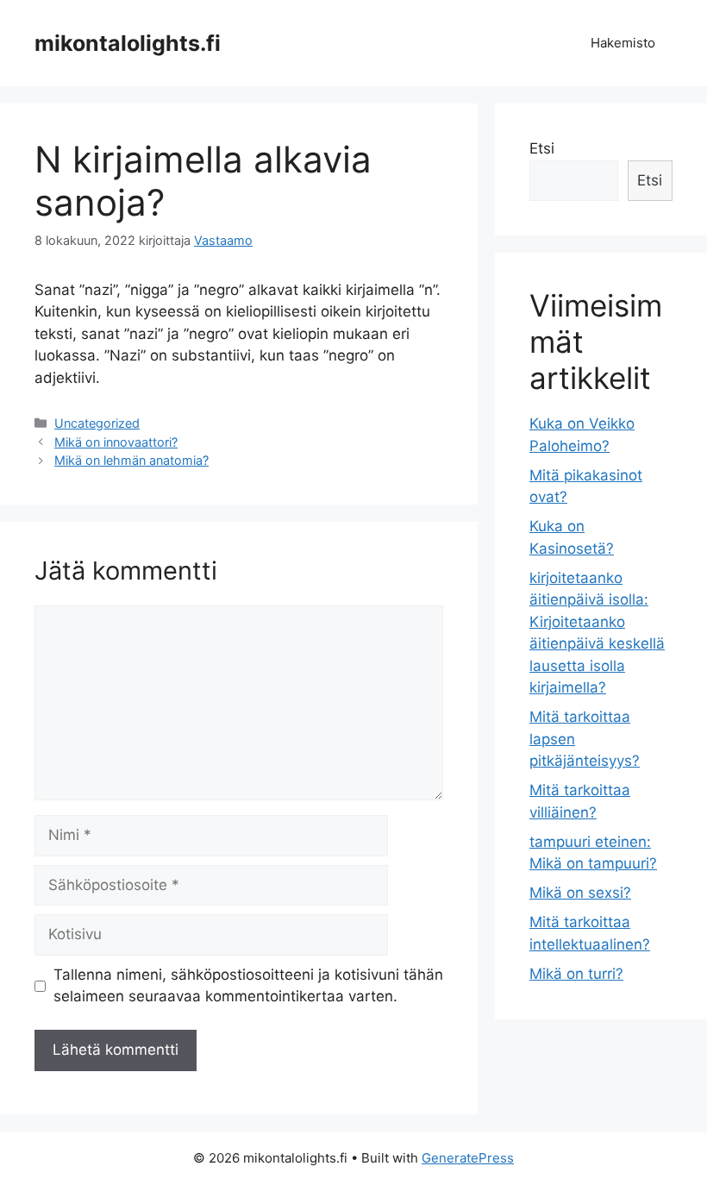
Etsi (541, 148)
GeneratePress (468, 1158)
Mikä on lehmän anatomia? (131, 460)
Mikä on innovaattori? (116, 442)
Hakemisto (623, 42)
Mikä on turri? (576, 973)
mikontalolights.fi (127, 43)
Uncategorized (97, 423)
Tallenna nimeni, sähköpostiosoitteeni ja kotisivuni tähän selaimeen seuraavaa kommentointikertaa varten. (248, 986)
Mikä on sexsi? (580, 892)
